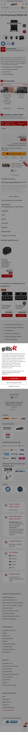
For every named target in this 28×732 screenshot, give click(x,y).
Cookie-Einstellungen (7, 372)
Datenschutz (11, 386)
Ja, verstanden (14, 378)
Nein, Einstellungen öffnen (14, 382)
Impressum (17, 386)
